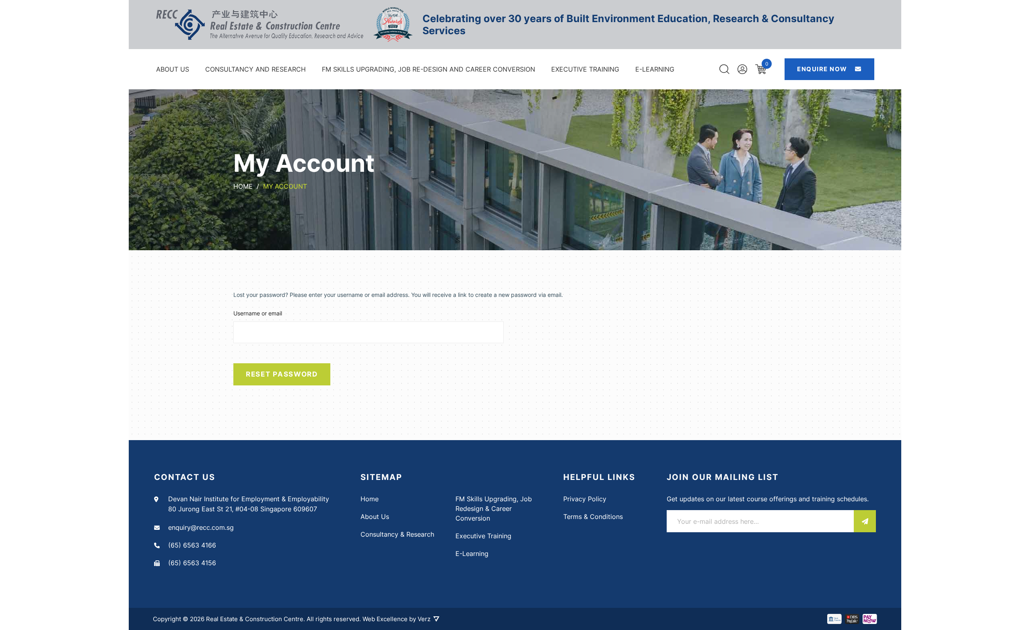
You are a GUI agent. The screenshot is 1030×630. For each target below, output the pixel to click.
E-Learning (654, 69)
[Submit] (865, 521)
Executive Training (585, 69)
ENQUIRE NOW (823, 69)
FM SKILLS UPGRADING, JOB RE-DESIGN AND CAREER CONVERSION (428, 69)
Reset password (282, 374)
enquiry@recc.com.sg (201, 527)
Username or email (257, 313)
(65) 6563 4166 (192, 545)
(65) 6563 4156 (192, 563)
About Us (172, 69)
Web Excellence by (397, 619)
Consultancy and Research (255, 69)
